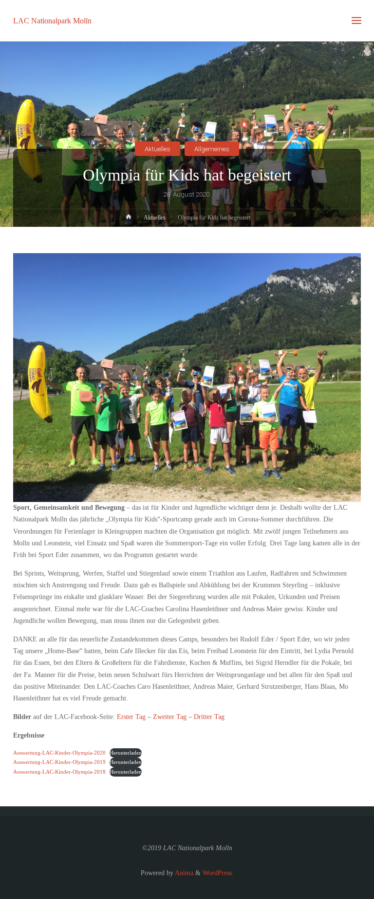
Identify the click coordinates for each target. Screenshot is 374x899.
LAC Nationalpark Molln (52, 20)
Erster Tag (131, 716)
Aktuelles (157, 149)
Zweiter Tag (170, 716)
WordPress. (218, 873)
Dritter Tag (209, 716)
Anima (183, 873)
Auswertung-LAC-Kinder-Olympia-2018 (59, 772)
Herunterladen (126, 753)
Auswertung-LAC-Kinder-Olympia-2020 (59, 753)
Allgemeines (211, 149)
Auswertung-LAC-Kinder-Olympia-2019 (59, 762)
